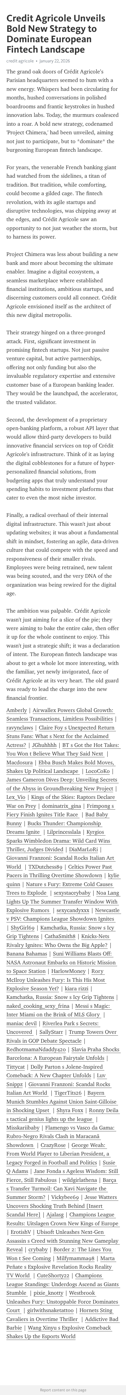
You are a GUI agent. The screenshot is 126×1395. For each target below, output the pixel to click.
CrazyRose (53, 1145)
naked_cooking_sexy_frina (37, 1006)
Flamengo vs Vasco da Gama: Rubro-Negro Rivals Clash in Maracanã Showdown (61, 1136)
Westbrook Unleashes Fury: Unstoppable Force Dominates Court (63, 1301)
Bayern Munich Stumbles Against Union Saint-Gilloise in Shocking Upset (62, 1101)
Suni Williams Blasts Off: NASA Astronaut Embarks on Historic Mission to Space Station (61, 962)
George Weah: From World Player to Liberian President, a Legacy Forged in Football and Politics (58, 1154)
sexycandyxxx (73, 910)
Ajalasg (55, 1214)
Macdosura (19, 762)
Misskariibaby (22, 1127)
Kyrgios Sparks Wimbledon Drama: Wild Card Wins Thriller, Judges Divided (59, 841)
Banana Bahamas (26, 953)
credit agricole (20, 61)
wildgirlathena (79, 1180)
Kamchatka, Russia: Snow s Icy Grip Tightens (60, 997)
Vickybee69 (65, 1197)
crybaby (38, 1249)
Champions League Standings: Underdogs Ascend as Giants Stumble (63, 1284)
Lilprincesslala (64, 832)
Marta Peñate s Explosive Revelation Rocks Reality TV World (61, 1267)
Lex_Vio (15, 797)
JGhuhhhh (44, 745)
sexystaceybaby (72, 892)
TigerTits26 (68, 1092)
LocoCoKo (98, 771)
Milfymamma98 (75, 1258)
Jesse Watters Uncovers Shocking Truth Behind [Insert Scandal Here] (62, 1206)
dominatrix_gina (61, 806)
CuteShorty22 (53, 1275)
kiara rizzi (76, 988)
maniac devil (21, 1023)
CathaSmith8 (60, 936)
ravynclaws (19, 727)
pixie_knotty (48, 1292)
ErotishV (21, 1232)
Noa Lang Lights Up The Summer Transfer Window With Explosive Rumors (63, 901)
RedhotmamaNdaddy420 (36, 1049)
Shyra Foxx (70, 1110)
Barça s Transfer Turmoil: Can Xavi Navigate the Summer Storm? (62, 1189)
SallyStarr (51, 1032)
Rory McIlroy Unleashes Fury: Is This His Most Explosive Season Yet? (56, 980)
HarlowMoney (68, 971)
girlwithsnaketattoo (50, 1310)
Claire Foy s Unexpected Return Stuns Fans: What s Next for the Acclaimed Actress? (61, 736)
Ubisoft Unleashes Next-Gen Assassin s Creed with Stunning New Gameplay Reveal (63, 1241)
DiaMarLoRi (83, 849)
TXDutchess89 (45, 866)
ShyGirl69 (23, 927)
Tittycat (15, 1066)
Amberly (16, 710)
